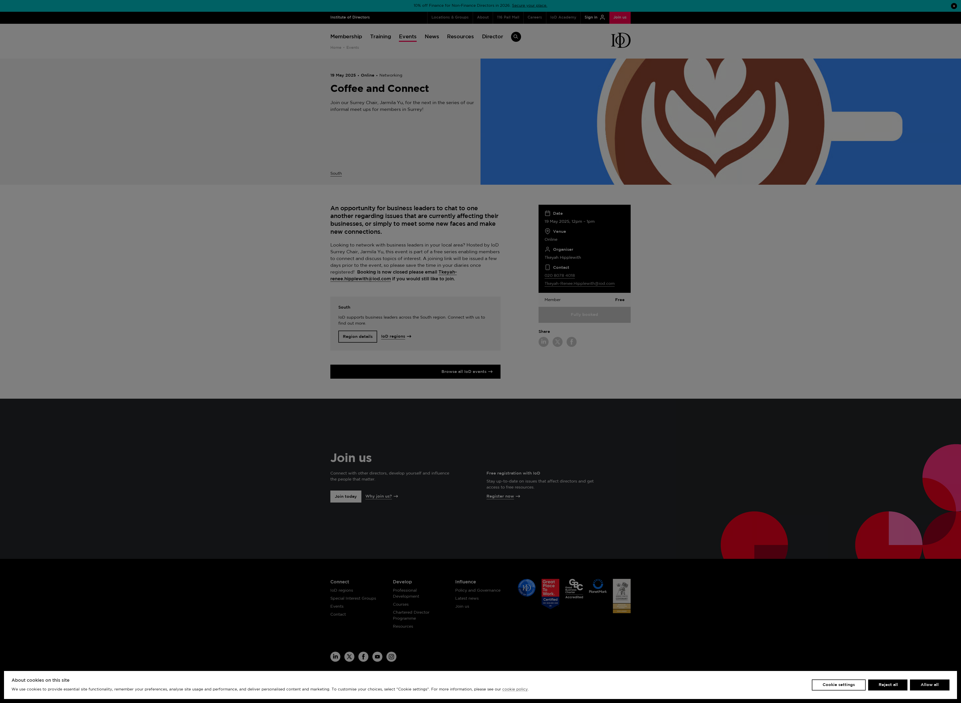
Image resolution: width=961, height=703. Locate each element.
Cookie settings (839, 685)
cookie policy (515, 689)
